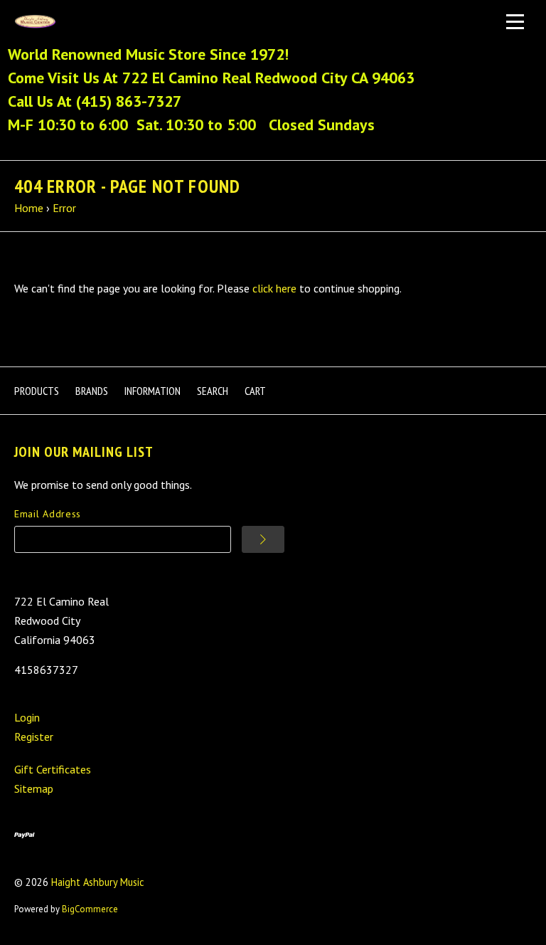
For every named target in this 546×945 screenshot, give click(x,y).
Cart (255, 391)
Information (152, 391)
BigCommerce (90, 909)
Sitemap (33, 788)
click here (274, 288)
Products (36, 391)
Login (27, 717)
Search (212, 391)
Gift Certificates (52, 769)
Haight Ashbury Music (97, 882)
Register (33, 736)
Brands (91, 391)
